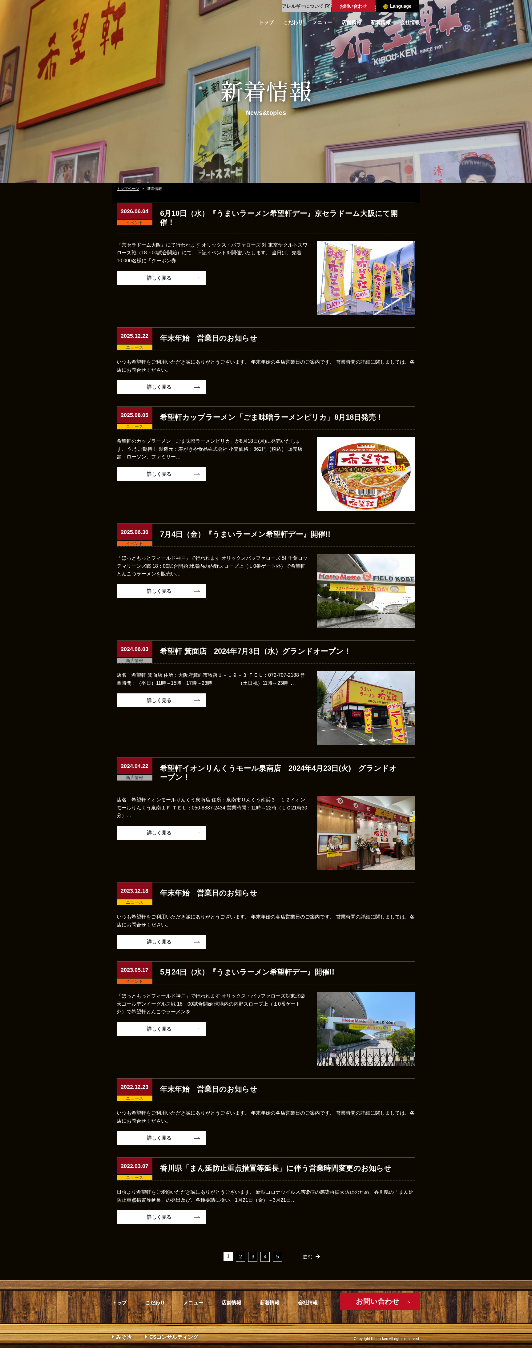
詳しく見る (159, 277)
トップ (266, 22)
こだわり (293, 22)
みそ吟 (124, 1337)
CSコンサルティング (173, 1337)
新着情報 (381, 22)
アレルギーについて (303, 6)
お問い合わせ (353, 6)
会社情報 (410, 22)
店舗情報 (351, 22)
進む (307, 1256)
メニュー (322, 22)
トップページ (128, 189)
